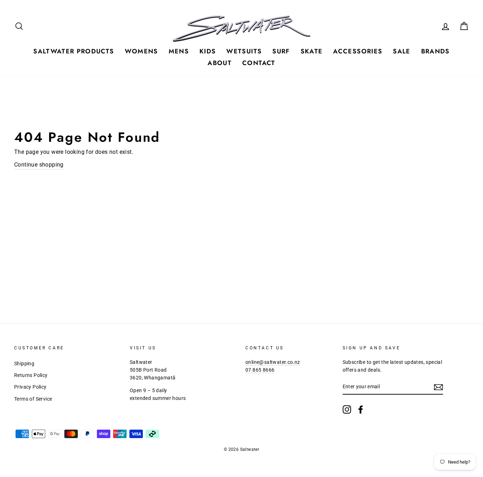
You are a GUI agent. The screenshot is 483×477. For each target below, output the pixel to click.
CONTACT (258, 63)
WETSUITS (244, 51)
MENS (179, 51)
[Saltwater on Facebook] (360, 409)
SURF (281, 51)
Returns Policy (31, 375)
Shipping (24, 363)
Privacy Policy (30, 387)
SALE (401, 51)
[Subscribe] (438, 387)
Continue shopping (39, 164)
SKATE (312, 51)
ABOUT (220, 63)
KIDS (207, 51)
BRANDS (435, 51)
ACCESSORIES (357, 51)
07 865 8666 (259, 370)
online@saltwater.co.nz (272, 362)
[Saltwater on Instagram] (347, 409)
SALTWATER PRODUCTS (73, 51)
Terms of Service (33, 399)
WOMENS (141, 51)
